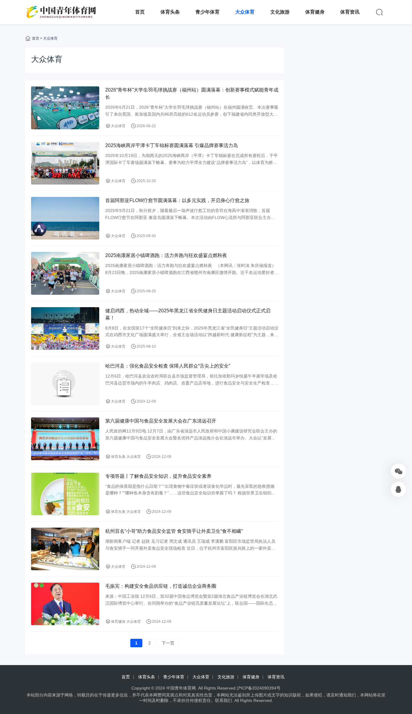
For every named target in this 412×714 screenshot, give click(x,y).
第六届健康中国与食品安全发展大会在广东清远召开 (160, 420)
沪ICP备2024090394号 (258, 688)
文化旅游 (280, 11)
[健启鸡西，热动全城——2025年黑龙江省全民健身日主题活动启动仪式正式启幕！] (65, 328)
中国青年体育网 (181, 688)
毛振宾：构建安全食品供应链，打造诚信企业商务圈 (160, 586)
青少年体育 (207, 11)
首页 (140, 11)
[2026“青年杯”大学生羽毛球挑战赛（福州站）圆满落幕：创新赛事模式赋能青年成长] (65, 107)
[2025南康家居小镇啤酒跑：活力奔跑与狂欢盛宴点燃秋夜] (65, 273)
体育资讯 (350, 11)
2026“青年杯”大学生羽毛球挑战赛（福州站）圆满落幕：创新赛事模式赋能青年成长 (191, 93)
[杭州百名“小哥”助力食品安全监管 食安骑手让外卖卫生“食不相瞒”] (65, 549)
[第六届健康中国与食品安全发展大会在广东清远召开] (65, 438)
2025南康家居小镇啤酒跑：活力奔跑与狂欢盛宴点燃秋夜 (166, 255)
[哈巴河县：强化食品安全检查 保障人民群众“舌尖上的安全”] (65, 383)
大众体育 (245, 11)
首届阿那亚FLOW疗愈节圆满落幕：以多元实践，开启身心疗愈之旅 (177, 200)
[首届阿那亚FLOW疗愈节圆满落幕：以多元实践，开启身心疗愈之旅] (65, 218)
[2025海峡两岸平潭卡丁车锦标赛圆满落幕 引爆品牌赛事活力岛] (65, 163)
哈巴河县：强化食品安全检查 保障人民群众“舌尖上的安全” (167, 365)
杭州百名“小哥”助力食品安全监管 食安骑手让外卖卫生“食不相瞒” (174, 531)
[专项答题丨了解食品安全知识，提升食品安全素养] (65, 494)
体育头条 (170, 11)
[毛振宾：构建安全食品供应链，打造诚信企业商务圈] (65, 604)
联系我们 (223, 700)
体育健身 (315, 11)
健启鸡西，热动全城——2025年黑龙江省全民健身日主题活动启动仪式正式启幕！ (188, 314)
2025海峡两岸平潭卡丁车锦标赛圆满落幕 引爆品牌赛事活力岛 (171, 145)
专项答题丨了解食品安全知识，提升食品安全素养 (158, 476)
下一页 (168, 643)
